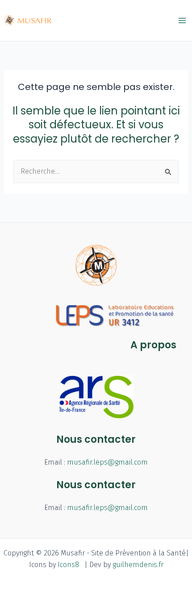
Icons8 (68, 564)
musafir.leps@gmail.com (107, 462)
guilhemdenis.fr (138, 564)
